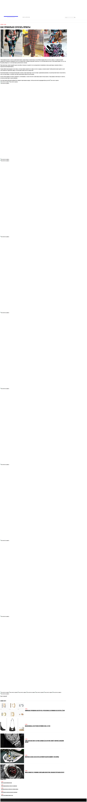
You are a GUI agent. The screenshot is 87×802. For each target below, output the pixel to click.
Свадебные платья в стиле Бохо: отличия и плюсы (9, 789)
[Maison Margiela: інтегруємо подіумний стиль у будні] (12, 725)
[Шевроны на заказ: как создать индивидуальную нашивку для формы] (12, 756)
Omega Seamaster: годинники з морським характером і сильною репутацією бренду (44, 772)
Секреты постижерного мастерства (7, 795)
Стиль (5, 24)
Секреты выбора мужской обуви (6, 782)
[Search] (75, 17)
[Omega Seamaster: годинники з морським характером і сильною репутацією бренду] (12, 771)
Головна (1, 24)
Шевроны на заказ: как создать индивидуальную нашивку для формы (42, 757)
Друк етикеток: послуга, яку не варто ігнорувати (9, 792)
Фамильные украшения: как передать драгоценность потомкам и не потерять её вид (45, 710)
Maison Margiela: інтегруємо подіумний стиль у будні (37, 726)
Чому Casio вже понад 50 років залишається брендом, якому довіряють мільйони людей (44, 741)
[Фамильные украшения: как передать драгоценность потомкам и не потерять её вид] (12, 710)
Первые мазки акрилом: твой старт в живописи (9, 785)
